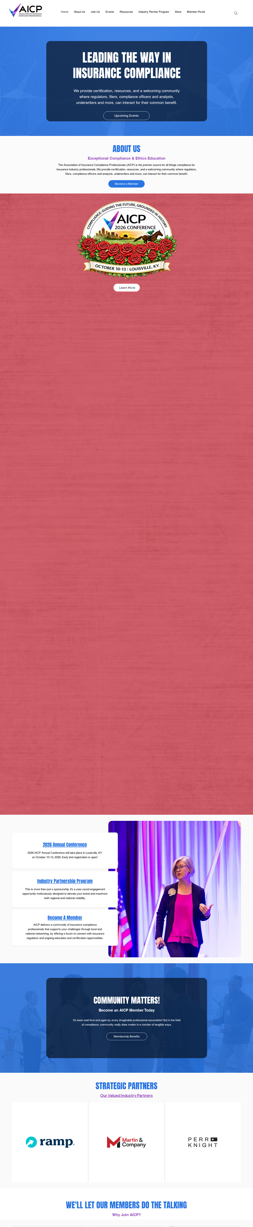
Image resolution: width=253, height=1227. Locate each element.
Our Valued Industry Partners (126, 1095)
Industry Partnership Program (65, 881)
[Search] (236, 13)
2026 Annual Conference (65, 844)
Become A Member (65, 917)
